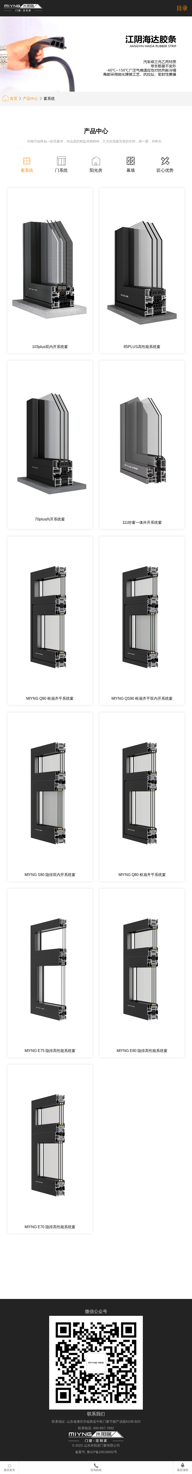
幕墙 (130, 170)
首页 (13, 99)
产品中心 (30, 99)
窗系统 (27, 170)
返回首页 (9, 1470)
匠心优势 (165, 170)
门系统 (61, 170)
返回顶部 (182, 1470)
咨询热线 (96, 1470)
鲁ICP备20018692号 (102, 1452)
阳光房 (96, 170)
